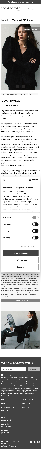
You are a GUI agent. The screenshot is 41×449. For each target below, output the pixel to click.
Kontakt (4, 400)
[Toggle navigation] (37, 9)
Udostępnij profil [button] (31, 29)
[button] (29, 9)
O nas (3, 403)
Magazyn (26, 403)
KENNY (13, 446)
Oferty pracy (27, 400)
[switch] (35, 224)
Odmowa (20, 267)
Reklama (4, 411)
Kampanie (26, 407)
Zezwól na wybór (20, 260)
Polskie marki (17, 20)
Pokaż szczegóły (27, 246)
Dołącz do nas (7, 407)
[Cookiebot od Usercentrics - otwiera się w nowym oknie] (29, 180)
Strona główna (6, 20)
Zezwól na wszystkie (20, 253)
